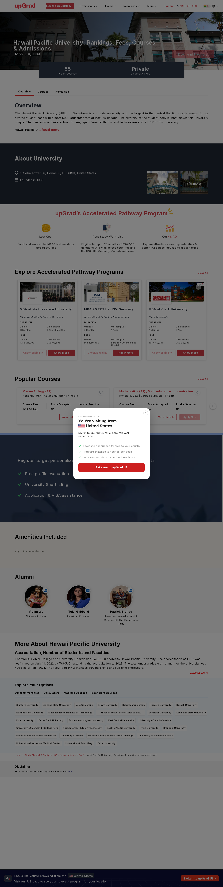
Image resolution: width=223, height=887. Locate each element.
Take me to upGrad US (111, 467)
